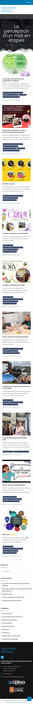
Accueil (12, 45)
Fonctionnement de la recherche (12, 92)
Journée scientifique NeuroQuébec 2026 (14, 439)
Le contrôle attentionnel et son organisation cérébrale (13, 80)
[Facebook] (2, 657)
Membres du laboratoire (10, 94)
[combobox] (16, 571)
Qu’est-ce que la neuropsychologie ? (15, 337)
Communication (8, 245)
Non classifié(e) (7, 623)
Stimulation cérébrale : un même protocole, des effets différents (14, 131)
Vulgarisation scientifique (11, 97)
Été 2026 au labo (8, 184)
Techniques (22, 94)
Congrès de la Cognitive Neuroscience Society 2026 (16, 387)
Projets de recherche (9, 148)
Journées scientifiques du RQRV (13, 285)
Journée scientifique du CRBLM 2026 (15, 233)
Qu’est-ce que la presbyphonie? (13, 485)
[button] (16, 16)
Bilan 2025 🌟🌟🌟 (8, 534)
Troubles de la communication (12, 499)
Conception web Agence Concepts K (16, 702)
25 (20, 560)
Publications (6, 629)
